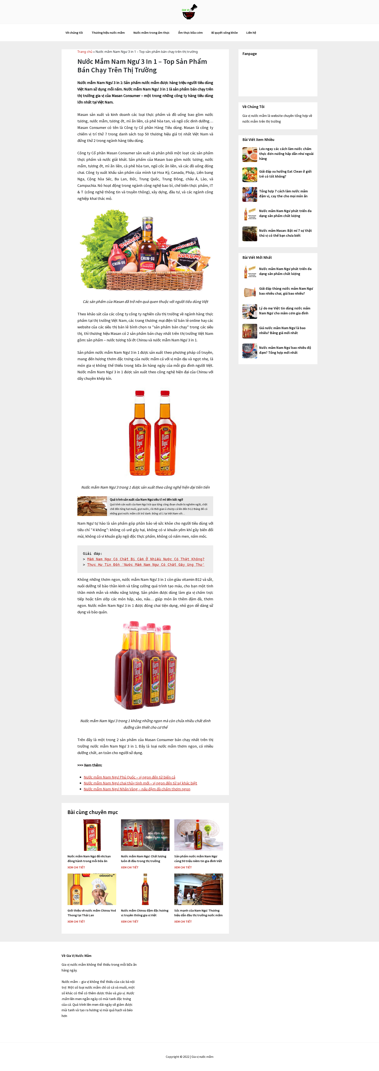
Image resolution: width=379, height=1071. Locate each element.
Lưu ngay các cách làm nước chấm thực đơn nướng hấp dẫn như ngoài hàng (286, 153)
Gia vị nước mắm (189, 12)
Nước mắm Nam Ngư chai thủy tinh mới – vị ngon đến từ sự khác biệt (140, 782)
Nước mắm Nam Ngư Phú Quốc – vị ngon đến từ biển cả (129, 777)
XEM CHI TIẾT (76, 867)
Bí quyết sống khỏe (224, 32)
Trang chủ (84, 51)
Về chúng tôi (74, 32)
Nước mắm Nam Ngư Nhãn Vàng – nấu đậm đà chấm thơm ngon (137, 788)
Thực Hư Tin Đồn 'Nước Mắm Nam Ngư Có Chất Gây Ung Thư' (146, 565)
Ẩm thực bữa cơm (190, 32)
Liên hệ (251, 32)
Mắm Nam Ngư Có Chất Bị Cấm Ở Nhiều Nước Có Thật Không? (146, 559)
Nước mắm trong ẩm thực (151, 32)
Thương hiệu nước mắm (108, 32)
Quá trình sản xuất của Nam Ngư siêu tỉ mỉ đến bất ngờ (146, 499)
